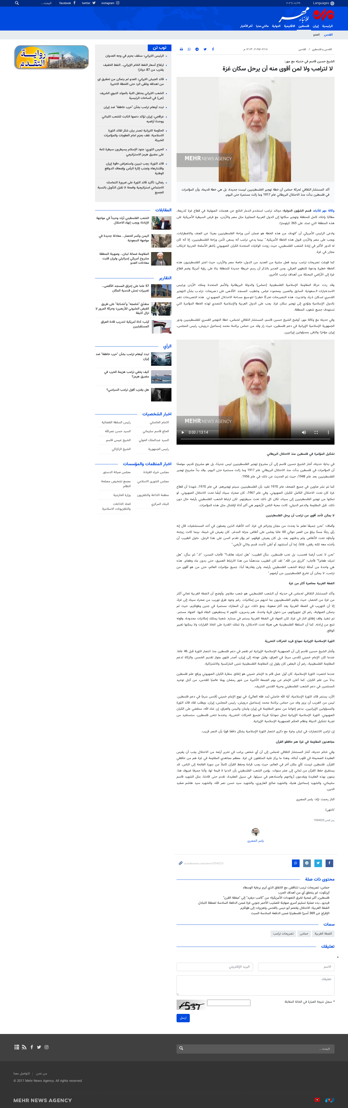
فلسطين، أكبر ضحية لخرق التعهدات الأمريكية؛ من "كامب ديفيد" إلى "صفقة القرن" (275, 897)
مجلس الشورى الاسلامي (153, 481)
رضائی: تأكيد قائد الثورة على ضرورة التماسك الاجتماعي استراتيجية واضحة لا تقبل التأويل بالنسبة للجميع (131, 187)
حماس (304, 933)
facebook (65, 3)
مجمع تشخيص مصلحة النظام (116, 484)
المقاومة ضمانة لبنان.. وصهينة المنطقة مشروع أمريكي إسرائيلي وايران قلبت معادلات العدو (124, 259)
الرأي (167, 346)
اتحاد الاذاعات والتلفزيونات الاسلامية (116, 507)
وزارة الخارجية (122, 495)
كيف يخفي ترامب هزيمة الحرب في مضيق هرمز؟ (126, 374)
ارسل (183, 1017)
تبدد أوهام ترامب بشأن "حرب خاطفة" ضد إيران (134, 107)
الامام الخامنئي (159, 422)
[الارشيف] (17, 1047)
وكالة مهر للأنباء (324, 210)
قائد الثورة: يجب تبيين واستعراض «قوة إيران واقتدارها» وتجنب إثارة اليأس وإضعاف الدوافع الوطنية (134, 168)
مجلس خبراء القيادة (156, 472)
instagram (108, 3)
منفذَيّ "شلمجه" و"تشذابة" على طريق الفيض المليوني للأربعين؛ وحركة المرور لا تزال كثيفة (122, 309)
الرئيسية (327, 26)
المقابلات (163, 210)
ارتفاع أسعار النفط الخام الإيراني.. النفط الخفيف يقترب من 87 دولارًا (133, 67)
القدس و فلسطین (322, 49)
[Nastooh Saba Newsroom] (327, 1100)
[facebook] (31, 1047)
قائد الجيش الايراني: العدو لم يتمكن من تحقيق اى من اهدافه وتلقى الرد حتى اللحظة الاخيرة (131, 82)
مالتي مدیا (262, 26)
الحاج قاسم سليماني (156, 431)
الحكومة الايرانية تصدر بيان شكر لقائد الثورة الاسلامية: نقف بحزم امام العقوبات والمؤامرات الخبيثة (134, 135)
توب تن (159, 48)
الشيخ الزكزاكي (121, 449)
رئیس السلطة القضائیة (116, 422)
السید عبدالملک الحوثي (154, 440)
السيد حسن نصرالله (118, 431)
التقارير (165, 278)
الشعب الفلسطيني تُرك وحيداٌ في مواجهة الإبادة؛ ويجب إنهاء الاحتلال (122, 220)
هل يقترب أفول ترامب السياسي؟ (127, 389)
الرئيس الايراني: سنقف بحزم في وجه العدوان (134, 56)
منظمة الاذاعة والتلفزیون (153, 495)
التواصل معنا (22, 1073)
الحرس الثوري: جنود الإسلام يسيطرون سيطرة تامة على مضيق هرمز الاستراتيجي (131, 152)
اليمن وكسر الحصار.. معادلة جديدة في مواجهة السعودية (124, 238)
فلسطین (304, 26)
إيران (316, 26)
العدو (316, 34)
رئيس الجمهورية (158, 449)
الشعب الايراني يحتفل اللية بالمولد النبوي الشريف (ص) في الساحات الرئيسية (132, 96)
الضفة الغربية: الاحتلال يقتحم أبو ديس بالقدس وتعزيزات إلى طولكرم (284, 908)
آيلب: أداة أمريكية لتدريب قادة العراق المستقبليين (125, 324)
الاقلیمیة (289, 26)
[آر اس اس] (24, 1047)
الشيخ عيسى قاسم (118, 440)
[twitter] (39, 1047)
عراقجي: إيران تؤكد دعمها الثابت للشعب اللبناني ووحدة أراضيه (133, 119)
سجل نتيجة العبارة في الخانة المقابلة (309, 1002)
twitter (86, 3)
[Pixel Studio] (314, 1100)
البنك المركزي (160, 504)
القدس (328, 34)
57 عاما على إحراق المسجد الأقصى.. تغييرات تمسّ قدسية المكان (125, 288)
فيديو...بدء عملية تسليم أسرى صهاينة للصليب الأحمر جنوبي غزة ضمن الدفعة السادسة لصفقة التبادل (263, 903)
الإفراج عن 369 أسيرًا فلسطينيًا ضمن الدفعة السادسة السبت (290, 913)
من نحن (41, 1073)
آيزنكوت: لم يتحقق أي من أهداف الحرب (303, 892)
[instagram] (46, 1047)
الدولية (276, 26)
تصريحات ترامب (283, 933)
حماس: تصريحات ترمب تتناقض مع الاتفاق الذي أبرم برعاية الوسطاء (286, 887)
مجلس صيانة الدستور (117, 472)
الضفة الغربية (323, 933)
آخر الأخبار (246, 26)
